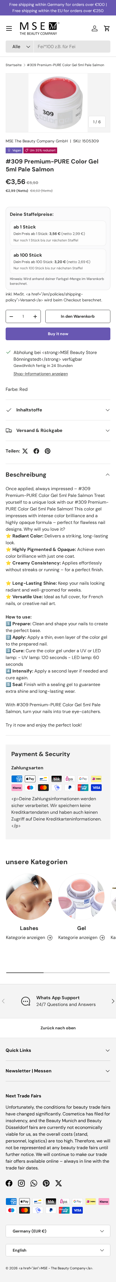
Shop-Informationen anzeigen (41, 373)
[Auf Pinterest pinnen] (47, 451)
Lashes (29, 928)
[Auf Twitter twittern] (25, 451)
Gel (81, 928)
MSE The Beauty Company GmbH (37, 141)
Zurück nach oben (58, 1027)
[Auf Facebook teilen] (36, 451)
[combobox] (58, 47)
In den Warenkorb (78, 316)
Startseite (14, 65)
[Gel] (81, 897)
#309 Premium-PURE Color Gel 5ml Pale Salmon (65, 65)
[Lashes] (29, 897)
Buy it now (58, 333)
